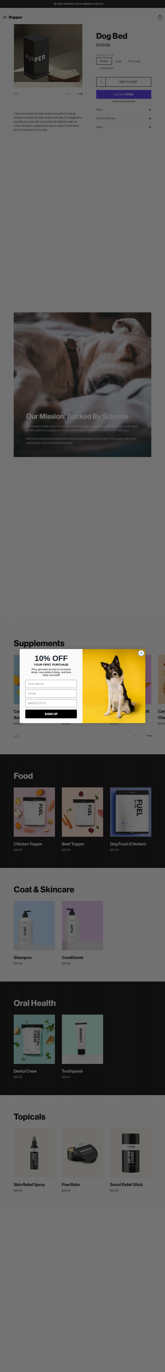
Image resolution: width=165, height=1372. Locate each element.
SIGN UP (51, 714)
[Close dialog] (141, 653)
